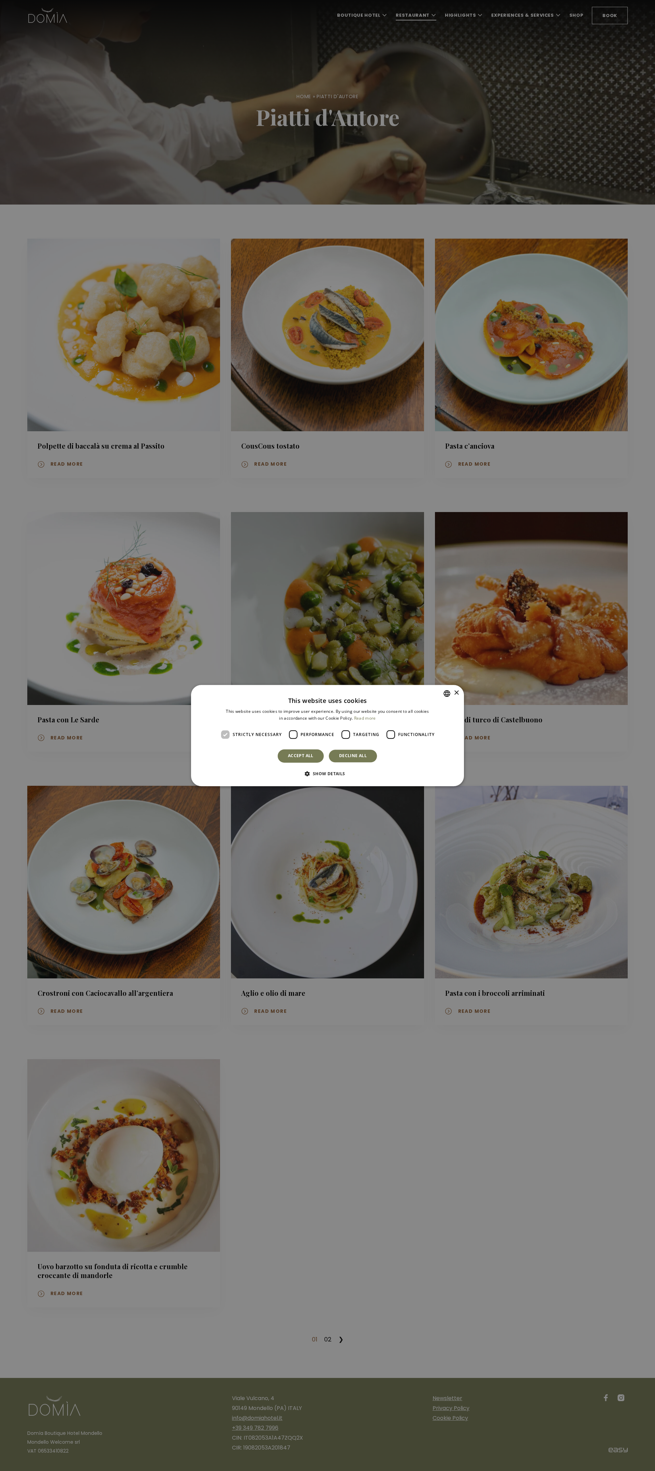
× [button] (456, 692)
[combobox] (446, 693)
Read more (365, 718)
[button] (327, 773)
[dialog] (327, 735)
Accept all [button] (301, 756)
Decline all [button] (353, 756)
